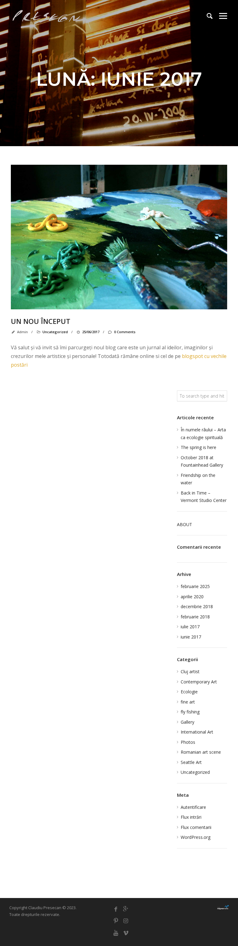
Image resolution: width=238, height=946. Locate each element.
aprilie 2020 (192, 596)
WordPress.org (195, 837)
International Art (197, 732)
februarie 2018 (195, 617)
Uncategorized (55, 331)
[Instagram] (126, 920)
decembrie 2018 (197, 606)
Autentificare (193, 807)
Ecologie (189, 692)
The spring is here (198, 447)
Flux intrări (191, 817)
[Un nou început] (119, 237)
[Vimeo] (126, 932)
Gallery (187, 722)
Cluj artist (190, 671)
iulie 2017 (190, 627)
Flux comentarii (196, 827)
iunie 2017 (191, 637)
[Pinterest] (116, 920)
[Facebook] (116, 909)
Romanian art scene (201, 752)
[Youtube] (116, 932)
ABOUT (184, 524)
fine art (188, 702)
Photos (188, 742)
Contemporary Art (199, 682)
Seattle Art (191, 762)
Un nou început (40, 321)
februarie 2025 (195, 586)
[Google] (126, 909)
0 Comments (124, 331)
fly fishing (190, 712)
